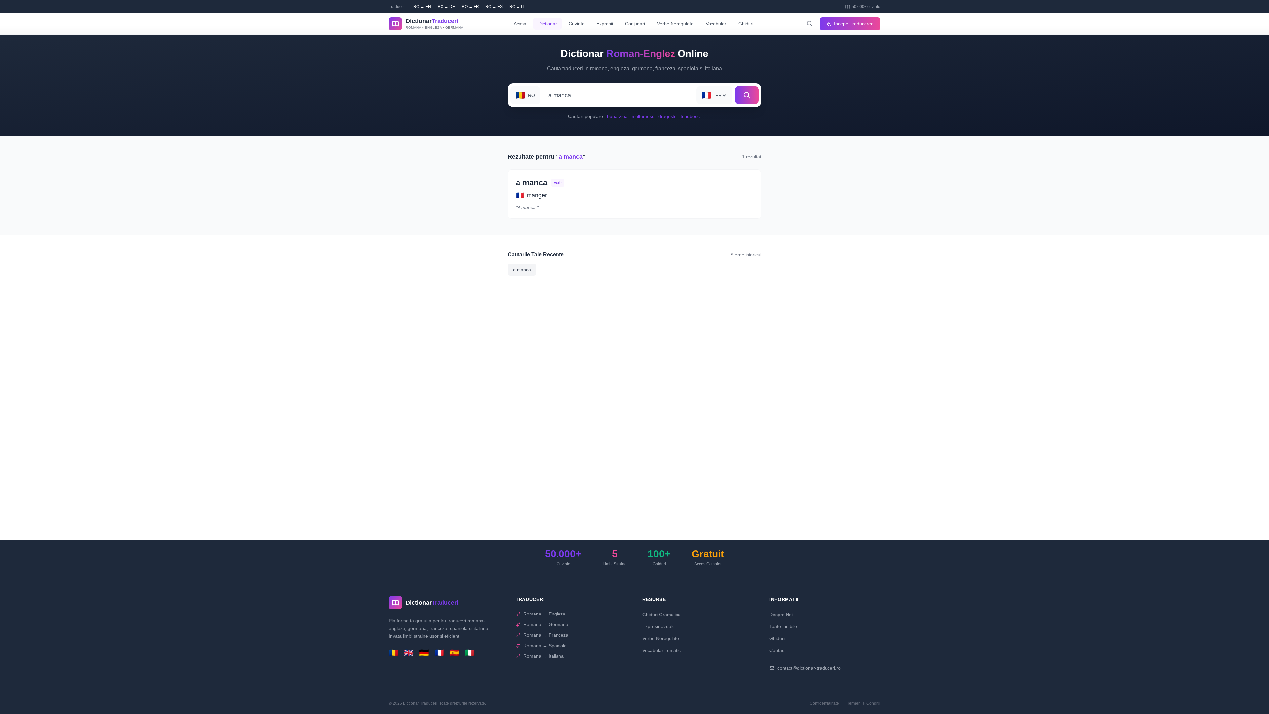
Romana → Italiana (543, 656)
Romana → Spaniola (545, 645)
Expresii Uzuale (658, 626)
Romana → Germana (545, 624)
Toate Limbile (783, 626)
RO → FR (470, 6)
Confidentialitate (824, 703)
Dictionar (547, 23)
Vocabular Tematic (661, 650)
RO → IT (516, 6)
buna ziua (617, 116)
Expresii (604, 23)
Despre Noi (781, 614)
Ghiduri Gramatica (661, 614)
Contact (777, 650)
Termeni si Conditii (863, 703)
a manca (522, 269)
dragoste (667, 116)
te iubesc (690, 116)
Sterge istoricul (745, 254)
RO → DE (446, 6)
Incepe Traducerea (854, 23)
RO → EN (422, 6)
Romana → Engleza (544, 613)
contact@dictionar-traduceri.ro (809, 668)
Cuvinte (577, 23)
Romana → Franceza (545, 635)
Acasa (520, 23)
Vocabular (716, 23)
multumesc (643, 116)
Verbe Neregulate (675, 23)
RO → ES (494, 6)
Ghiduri (745, 23)
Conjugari (635, 23)
